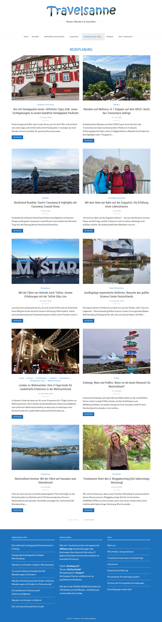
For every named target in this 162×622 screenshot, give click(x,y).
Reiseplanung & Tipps (92, 36)
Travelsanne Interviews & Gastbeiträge (125, 558)
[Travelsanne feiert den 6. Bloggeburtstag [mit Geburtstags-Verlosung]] (116, 447)
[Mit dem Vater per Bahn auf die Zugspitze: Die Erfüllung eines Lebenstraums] (116, 171)
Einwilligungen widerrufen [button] (119, 589)
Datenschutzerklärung (117, 570)
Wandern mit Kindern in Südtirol (27, 600)
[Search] (139, 36)
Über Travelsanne (125, 36)
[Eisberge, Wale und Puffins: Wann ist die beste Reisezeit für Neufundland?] (116, 351)
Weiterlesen (17, 137)
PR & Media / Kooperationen (120, 551)
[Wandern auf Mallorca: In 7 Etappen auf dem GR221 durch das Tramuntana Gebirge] (116, 77)
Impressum (112, 564)
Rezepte (110, 36)
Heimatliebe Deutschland (54, 36)
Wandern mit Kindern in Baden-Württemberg (32, 564)
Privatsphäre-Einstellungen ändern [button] (123, 576)
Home (26, 36)
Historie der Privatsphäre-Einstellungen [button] (125, 583)
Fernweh (35, 36)
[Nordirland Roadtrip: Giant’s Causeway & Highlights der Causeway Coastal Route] (45, 171)
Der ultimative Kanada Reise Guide (28, 606)
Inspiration (74, 36)
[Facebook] (76, 27)
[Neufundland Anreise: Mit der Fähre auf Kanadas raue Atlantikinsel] (45, 447)
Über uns (111, 545)
